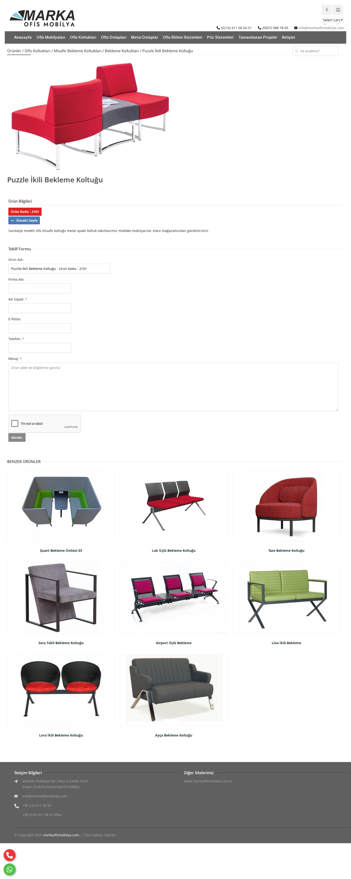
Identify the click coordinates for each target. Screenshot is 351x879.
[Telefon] (10, 855)
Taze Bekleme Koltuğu (286, 550)
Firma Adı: (16, 279)
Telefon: (16, 339)
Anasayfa (23, 37)
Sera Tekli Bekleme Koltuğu (61, 643)
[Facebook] (327, 10)
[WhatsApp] (10, 869)
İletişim (288, 37)
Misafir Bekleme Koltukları (77, 50)
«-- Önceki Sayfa (24, 220)
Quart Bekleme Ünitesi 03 (61, 550)
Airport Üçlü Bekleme (173, 643)
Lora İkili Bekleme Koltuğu (61, 735)
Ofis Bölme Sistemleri (182, 37)
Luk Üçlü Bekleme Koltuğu (174, 550)
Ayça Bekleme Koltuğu (173, 735)
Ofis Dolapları (113, 37)
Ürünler (14, 50)
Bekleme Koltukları (122, 50)
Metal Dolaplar (144, 37)
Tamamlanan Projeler (257, 37)
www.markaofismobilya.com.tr (208, 781)
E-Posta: (14, 319)
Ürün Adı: (16, 259)
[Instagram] (338, 10)
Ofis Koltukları (83, 37)
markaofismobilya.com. (61, 835)
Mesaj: (14, 358)
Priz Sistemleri (220, 37)
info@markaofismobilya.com (321, 28)
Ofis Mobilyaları (51, 37)
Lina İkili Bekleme (286, 643)
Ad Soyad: (17, 299)
